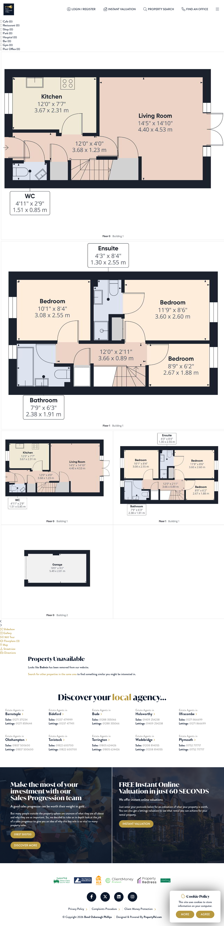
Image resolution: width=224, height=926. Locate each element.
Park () (7, 33)
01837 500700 (22, 834)
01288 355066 (104, 720)
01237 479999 (61, 720)
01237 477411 (61, 723)
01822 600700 (61, 745)
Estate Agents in (14, 712)
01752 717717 (190, 745)
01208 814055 (147, 745)
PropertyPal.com (153, 917)
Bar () (7, 41)
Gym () (8, 45)
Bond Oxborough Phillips (98, 917)
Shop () (8, 29)
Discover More (25, 845)
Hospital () (10, 37)
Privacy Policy (76, 909)
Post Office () (11, 49)
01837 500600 (17, 745)
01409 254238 (147, 720)
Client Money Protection (138, 909)
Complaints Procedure (104, 909)
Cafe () (7, 21)
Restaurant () (11, 25)
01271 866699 (190, 720)
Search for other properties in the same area (52, 674)
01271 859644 (18, 723)
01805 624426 (104, 745)
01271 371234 (16, 720)
